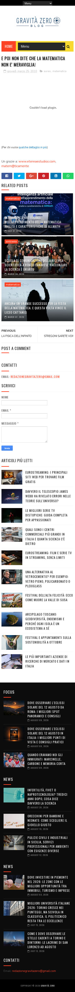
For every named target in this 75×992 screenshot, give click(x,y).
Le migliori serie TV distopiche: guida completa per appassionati (46, 515)
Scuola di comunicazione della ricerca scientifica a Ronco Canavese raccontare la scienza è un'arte (36, 265)
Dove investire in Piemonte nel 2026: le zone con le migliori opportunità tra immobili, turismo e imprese (49, 884)
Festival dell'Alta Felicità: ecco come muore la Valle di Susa (49, 597)
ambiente (11, 241)
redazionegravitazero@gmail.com (35, 376)
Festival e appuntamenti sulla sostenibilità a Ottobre (48, 640)
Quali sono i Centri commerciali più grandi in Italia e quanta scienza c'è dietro (45, 536)
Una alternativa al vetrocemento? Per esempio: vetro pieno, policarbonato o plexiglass (47, 578)
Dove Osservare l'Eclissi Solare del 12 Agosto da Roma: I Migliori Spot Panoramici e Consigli (46, 709)
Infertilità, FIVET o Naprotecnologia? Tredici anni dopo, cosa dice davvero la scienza (48, 796)
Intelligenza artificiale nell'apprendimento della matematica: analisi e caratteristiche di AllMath (33, 222)
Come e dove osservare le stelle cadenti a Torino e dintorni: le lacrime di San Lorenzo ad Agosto (48, 940)
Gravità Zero (48, 985)
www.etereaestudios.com (37, 161)
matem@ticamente (15, 166)
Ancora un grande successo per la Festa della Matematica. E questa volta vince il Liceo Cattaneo (35, 308)
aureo (47, 71)
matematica (59, 71)
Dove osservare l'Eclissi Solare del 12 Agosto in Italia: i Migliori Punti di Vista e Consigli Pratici (46, 735)
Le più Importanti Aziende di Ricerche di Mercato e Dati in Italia (47, 661)
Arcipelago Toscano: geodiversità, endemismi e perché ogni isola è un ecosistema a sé (44, 621)
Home (8, 46)
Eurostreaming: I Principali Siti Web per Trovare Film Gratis (46, 477)
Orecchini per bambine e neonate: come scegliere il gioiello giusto (47, 820)
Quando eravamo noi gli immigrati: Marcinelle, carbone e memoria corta (46, 759)
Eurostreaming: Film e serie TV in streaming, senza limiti (48, 555)
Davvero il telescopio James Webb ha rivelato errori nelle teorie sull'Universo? (48, 496)
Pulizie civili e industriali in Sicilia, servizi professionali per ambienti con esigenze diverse (48, 844)
